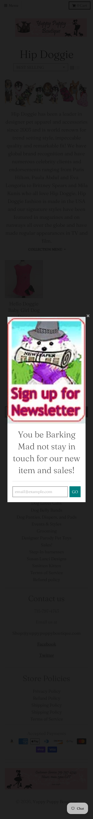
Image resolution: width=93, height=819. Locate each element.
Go (75, 491)
